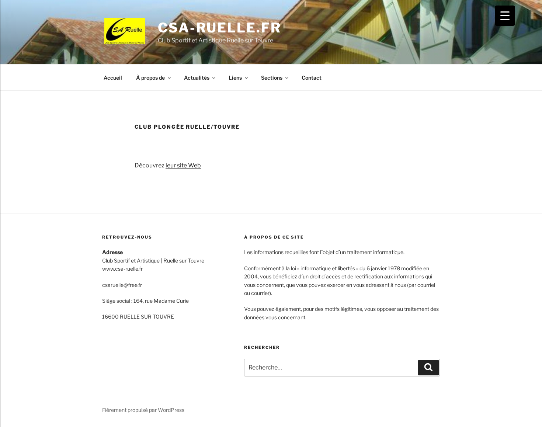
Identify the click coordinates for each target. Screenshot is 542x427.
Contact (312, 77)
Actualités (196, 77)
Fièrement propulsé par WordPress (143, 410)
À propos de (150, 77)
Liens (235, 77)
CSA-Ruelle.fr (219, 28)
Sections (271, 77)
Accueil (113, 77)
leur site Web (183, 165)
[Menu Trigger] (505, 16)
